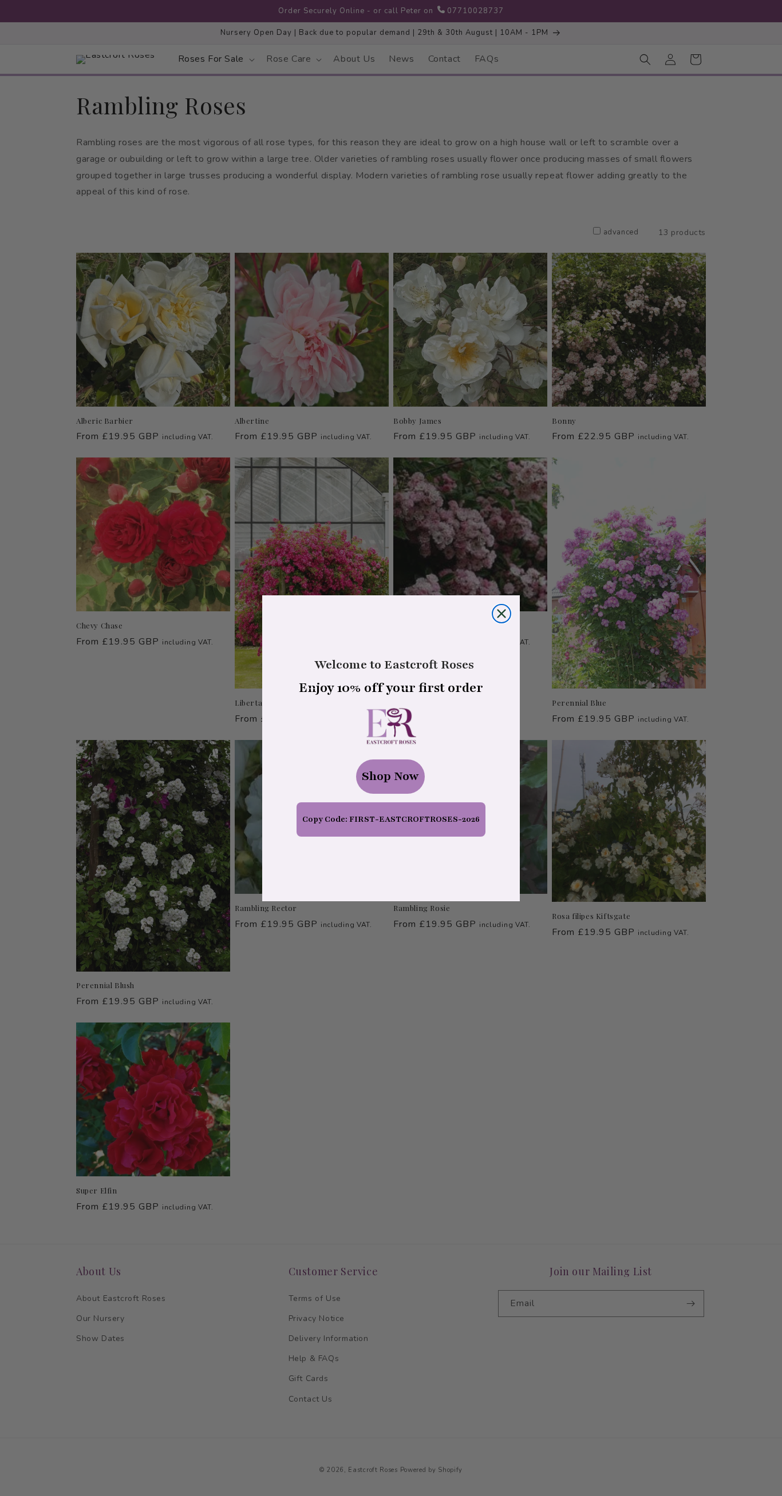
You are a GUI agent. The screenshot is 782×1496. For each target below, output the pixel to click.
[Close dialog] (501, 613)
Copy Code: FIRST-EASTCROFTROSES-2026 (391, 819)
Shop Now (390, 776)
